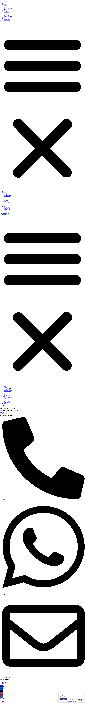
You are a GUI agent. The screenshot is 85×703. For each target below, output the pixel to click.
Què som (5, 5)
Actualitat (3, 17)
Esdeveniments (6, 12)
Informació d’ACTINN (8, 8)
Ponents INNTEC (7, 20)
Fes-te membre (4, 403)
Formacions (6, 201)
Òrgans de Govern (7, 7)
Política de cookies (69, 701)
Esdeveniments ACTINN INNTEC (9, 393)
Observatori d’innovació (8, 15)
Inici (3, 3)
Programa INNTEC (7, 19)
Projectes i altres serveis (8, 16)
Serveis (3, 14)
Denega (71, 699)
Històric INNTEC (7, 209)
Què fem (5, 194)
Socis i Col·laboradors (7, 9)
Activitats (3, 10)
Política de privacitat (73, 701)
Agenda (5, 11)
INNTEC (3, 18)
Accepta (63, 699)
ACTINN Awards (7, 202)
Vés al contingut (2, 0)
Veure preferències (80, 699)
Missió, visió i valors (7, 6)
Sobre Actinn (4, 4)
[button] (83, 691)
